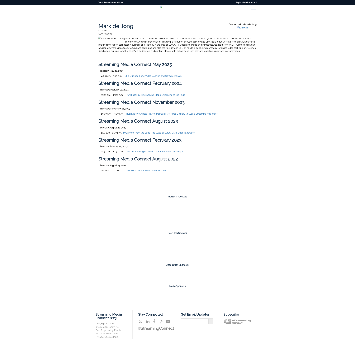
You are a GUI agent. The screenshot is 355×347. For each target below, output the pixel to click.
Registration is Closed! (246, 2)
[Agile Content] (112, 214)
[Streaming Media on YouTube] (168, 321)
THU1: (171, 113)
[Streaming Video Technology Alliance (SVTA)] (188, 273)
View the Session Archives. (111, 2)
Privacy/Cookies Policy (107, 337)
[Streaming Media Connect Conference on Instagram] (160, 321)
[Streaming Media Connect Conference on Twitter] (140, 321)
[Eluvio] (177, 248)
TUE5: (152, 76)
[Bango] (145, 214)
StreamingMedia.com (107, 333)
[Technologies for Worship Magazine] (209, 294)
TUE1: (145, 170)
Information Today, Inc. (107, 327)
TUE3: (159, 132)
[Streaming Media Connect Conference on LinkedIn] (147, 321)
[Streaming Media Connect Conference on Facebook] (154, 321)
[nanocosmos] (210, 214)
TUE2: (153, 151)
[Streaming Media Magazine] (145, 294)
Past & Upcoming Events (108, 330)
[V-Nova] (242, 214)
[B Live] (177, 214)
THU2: (154, 95)
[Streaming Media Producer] (188, 294)
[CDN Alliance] (167, 273)
